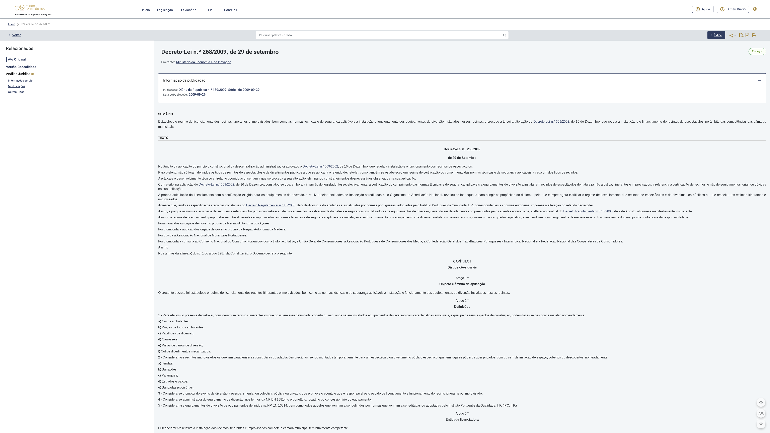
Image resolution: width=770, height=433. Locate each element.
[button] (30, 8)
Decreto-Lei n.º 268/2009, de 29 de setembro (220, 51)
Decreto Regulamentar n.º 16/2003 (270, 205)
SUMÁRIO (165, 114)
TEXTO (163, 138)
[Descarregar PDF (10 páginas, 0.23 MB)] (741, 35)
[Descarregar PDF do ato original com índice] (747, 35)
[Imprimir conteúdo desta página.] (754, 35)
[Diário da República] (30, 8)
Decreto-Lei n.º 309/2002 (551, 121)
